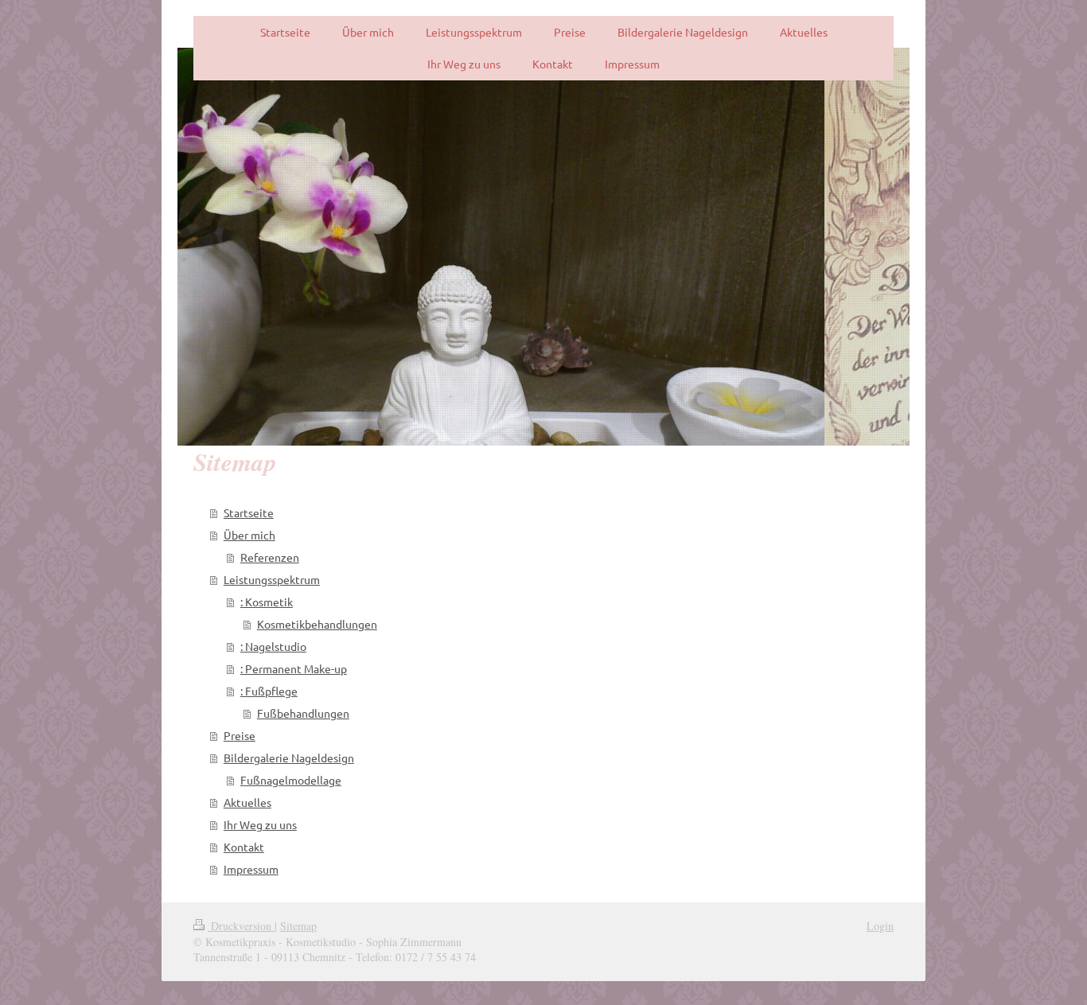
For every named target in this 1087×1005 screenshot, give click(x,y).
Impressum (251, 869)
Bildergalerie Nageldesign (289, 757)
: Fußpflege (269, 691)
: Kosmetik (266, 601)
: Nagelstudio (273, 646)
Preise (239, 735)
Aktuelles (247, 802)
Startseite (249, 512)
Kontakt (244, 846)
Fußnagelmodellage (290, 780)
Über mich (249, 535)
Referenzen (269, 557)
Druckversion (241, 925)
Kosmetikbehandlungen (317, 624)
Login (880, 925)
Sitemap (298, 925)
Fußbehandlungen (303, 713)
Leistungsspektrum (272, 579)
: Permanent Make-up (293, 668)
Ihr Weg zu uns (260, 824)
